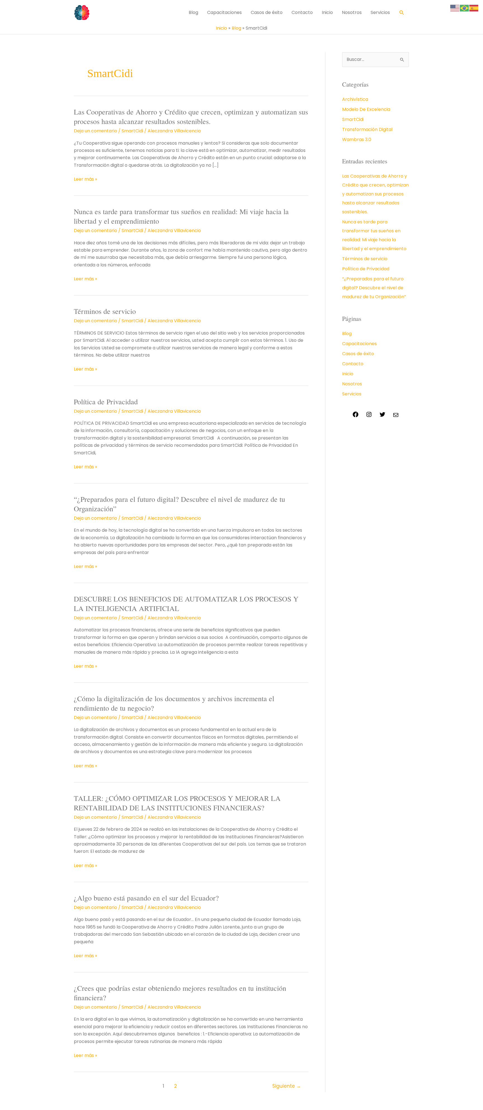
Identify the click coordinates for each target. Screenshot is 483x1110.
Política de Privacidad (106, 401)
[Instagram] (369, 416)
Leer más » (85, 179)
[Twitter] (382, 416)
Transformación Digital (367, 129)
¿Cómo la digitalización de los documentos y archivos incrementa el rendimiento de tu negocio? (174, 703)
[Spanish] (474, 7)
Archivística (355, 99)
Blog (193, 12)
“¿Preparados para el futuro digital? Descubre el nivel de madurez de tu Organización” (179, 503)
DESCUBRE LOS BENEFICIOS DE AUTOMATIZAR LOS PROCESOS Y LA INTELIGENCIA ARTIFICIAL (186, 603)
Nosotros (352, 12)
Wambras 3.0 (356, 139)
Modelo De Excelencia (366, 109)
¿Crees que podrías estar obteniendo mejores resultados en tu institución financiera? (180, 992)
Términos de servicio (105, 311)
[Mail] (395, 417)
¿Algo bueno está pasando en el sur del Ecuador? (146, 898)
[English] (455, 7)
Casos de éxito (267, 12)
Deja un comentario (95, 131)
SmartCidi (132, 131)
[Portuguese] (464, 7)
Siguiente (286, 1086)
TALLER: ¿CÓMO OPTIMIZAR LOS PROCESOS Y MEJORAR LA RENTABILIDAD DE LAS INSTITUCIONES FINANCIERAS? (177, 802)
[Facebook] (355, 416)
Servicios (380, 12)
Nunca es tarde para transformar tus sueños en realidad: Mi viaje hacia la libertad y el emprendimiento (181, 216)
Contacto (302, 12)
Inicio (327, 12)
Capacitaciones (224, 12)
